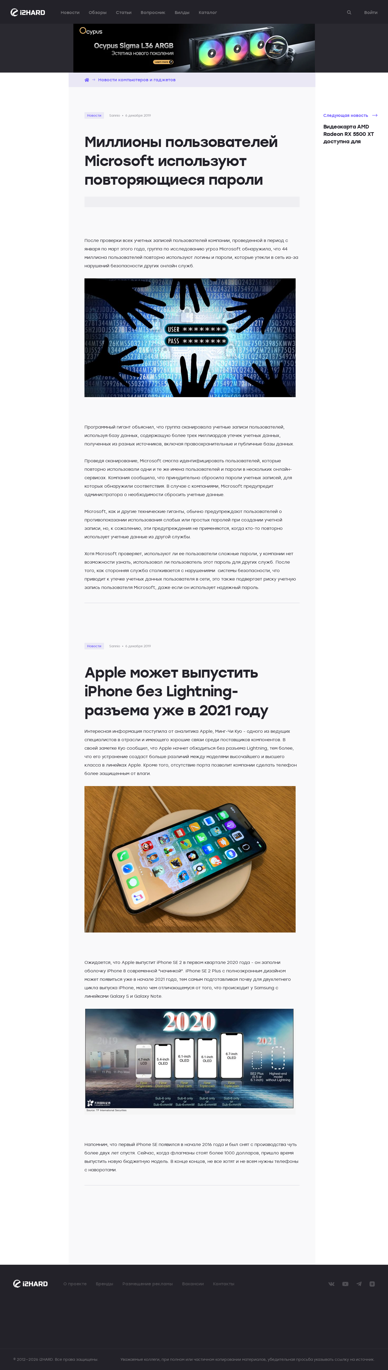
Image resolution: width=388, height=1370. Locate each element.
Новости (70, 12)
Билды (182, 12)
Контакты (223, 1284)
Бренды (104, 1284)
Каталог (208, 12)
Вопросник (153, 12)
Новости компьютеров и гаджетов (137, 80)
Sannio (114, 115)
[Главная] (86, 80)
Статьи (123, 12)
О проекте (75, 1284)
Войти (370, 12)
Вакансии (193, 1284)
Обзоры (98, 12)
